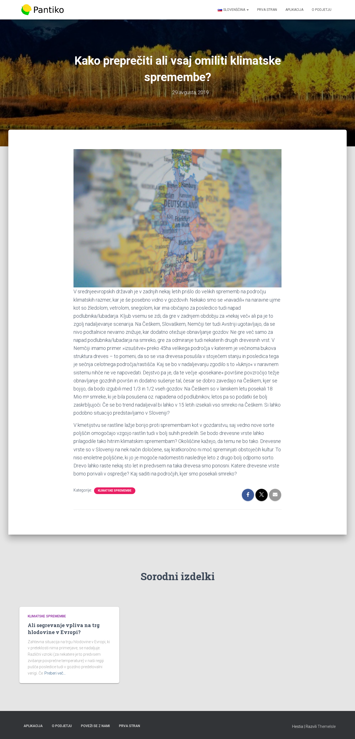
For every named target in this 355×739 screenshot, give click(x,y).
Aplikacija (294, 10)
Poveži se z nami (95, 726)
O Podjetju (321, 10)
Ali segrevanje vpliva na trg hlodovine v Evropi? (64, 628)
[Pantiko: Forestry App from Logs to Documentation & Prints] (42, 10)
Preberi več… (55, 673)
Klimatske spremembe (114, 490)
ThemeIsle (327, 726)
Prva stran (267, 10)
